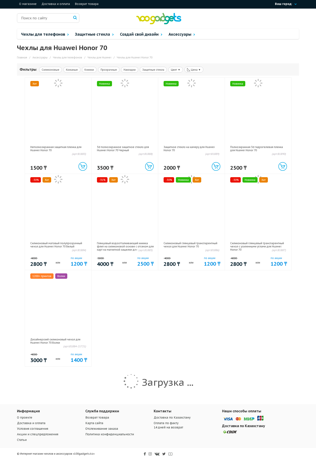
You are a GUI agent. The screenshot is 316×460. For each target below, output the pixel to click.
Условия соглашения (32, 429)
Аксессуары (180, 34)
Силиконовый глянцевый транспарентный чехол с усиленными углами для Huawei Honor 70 (257, 246)
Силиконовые (50, 69)
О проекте (24, 417)
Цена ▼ (194, 69)
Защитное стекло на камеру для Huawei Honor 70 (189, 148)
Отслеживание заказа (101, 429)
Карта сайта (94, 423)
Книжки (89, 69)
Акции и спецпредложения (37, 434)
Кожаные (72, 69)
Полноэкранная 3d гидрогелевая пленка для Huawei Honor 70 (256, 148)
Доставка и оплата (55, 4)
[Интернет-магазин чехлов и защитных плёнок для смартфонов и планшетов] (159, 23)
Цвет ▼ (175, 69)
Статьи (22, 440)
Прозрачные (109, 69)
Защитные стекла (93, 34)
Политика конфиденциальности (109, 434)
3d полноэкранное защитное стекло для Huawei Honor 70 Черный (123, 148)
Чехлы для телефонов (43, 34)
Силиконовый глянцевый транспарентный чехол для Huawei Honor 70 (190, 245)
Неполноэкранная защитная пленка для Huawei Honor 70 (55, 148)
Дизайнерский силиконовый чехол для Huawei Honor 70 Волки (55, 341)
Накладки (130, 69)
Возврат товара (86, 4)
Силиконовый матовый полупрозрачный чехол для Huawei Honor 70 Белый (56, 245)
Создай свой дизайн (140, 34)
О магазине (28, 4)
